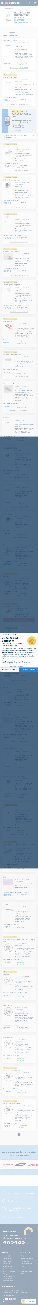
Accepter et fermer (28, 669)
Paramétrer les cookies (9, 669)
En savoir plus (27, 662)
